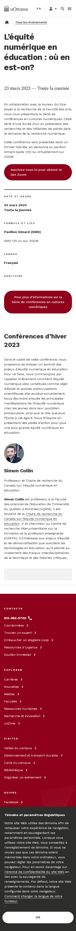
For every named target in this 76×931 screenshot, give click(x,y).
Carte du (17, 763)
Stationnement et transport (31, 755)
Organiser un (22, 777)
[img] (16, 9)
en (39, 8)
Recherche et (22, 716)
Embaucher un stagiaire (26, 640)
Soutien (17, 655)
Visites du (18, 748)
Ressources (20, 647)
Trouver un (18, 633)
